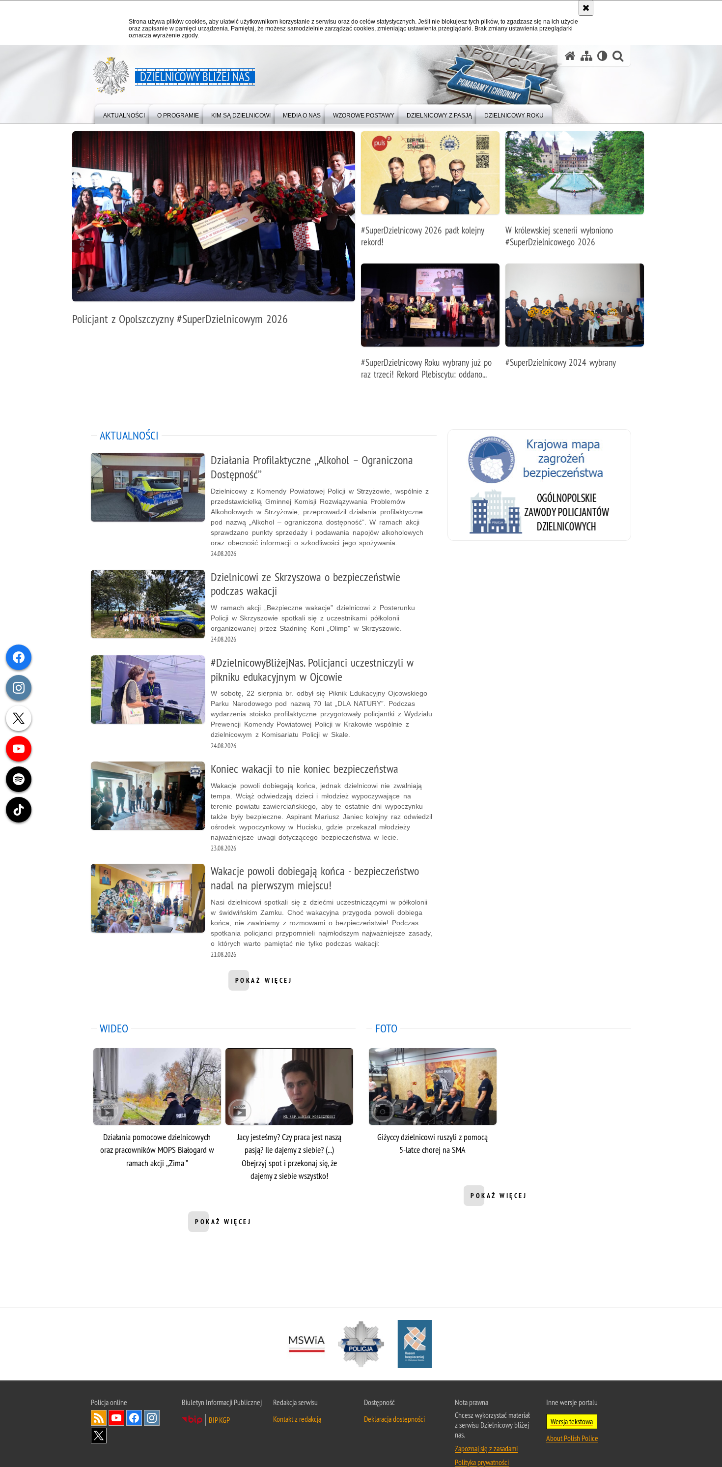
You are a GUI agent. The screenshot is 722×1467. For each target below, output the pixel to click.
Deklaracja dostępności (394, 1419)
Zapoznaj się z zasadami (486, 1449)
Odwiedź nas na (116, 1418)
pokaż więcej (264, 983)
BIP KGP (219, 1420)
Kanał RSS (99, 1418)
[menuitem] (124, 113)
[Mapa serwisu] (586, 56)
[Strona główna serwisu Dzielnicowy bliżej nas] (570, 56)
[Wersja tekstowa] (602, 56)
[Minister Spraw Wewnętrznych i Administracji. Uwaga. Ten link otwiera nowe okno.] (307, 1344)
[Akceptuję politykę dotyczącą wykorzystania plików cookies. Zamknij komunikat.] (586, 8)
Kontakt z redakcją (297, 1419)
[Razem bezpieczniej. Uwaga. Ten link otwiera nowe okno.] (415, 1344)
